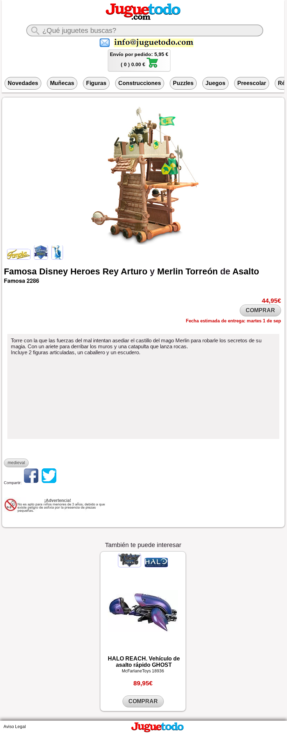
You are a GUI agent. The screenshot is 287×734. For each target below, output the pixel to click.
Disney (53, 271)
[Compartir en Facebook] (31, 483)
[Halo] (156, 566)
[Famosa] (19, 258)
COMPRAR (260, 310)
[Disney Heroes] (41, 258)
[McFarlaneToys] (130, 566)
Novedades (23, 83)
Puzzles (183, 83)
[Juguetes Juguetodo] (143, 18)
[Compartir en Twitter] (49, 483)
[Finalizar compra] (152, 66)
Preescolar (251, 83)
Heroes (85, 271)
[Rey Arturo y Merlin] (57, 258)
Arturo (134, 271)
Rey (111, 271)
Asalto (245, 271)
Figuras (96, 83)
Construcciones (139, 83)
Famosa (20, 271)
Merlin (170, 271)
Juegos (215, 83)
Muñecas (62, 83)
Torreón (202, 271)
